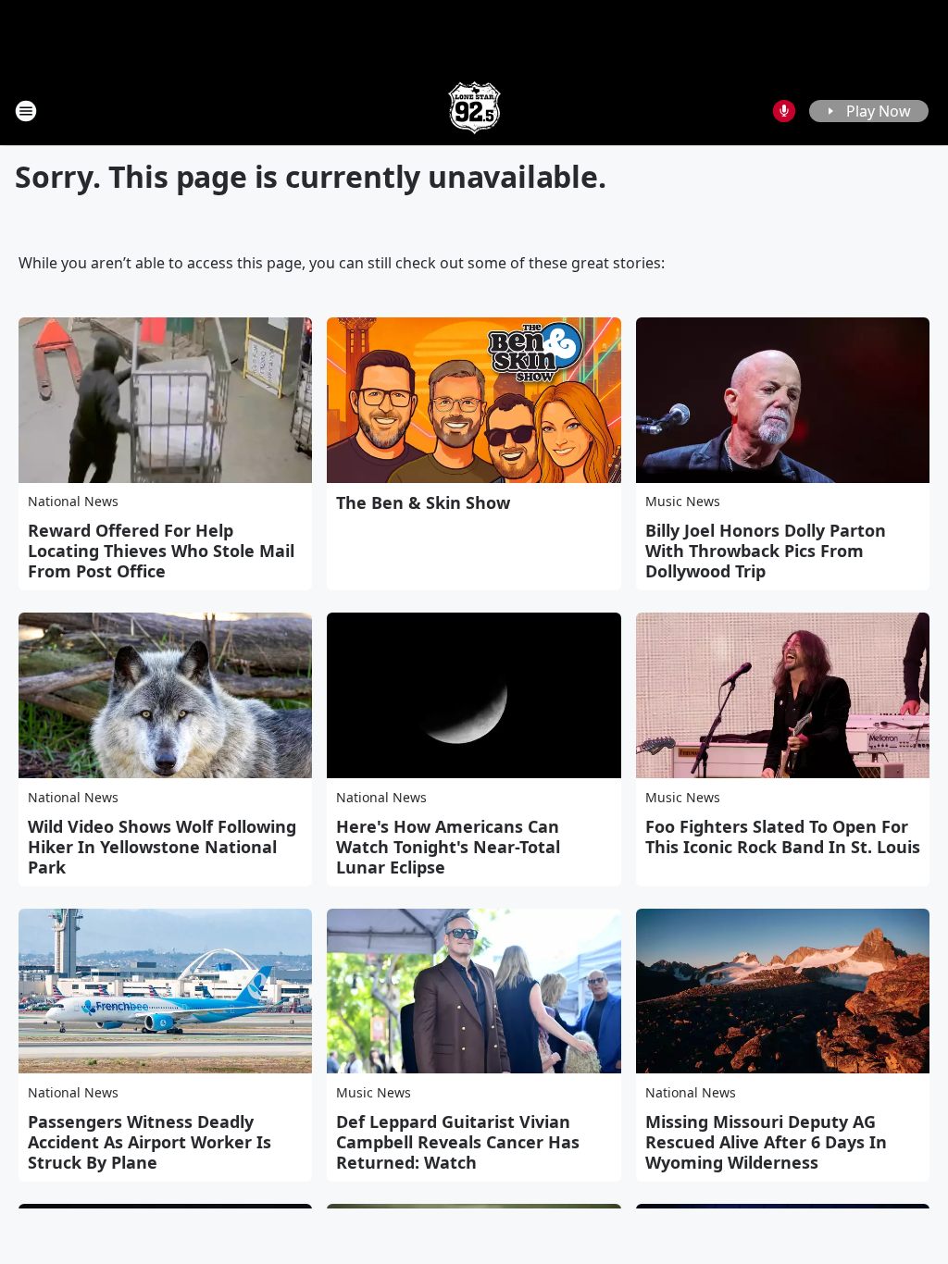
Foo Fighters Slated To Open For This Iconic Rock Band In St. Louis (782, 836)
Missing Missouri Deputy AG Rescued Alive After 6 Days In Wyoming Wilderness (766, 1141)
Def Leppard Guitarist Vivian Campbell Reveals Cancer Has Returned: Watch (458, 1141)
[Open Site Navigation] (26, 111)
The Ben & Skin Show (423, 502)
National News (73, 501)
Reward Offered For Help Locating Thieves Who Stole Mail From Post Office (161, 550)
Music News (682, 501)
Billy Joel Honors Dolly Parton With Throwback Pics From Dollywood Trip (765, 550)
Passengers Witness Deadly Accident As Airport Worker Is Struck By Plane (149, 1141)
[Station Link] (474, 111)
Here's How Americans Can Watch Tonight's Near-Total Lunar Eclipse (448, 846)
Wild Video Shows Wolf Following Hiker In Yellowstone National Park (162, 846)
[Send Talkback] (784, 111)
